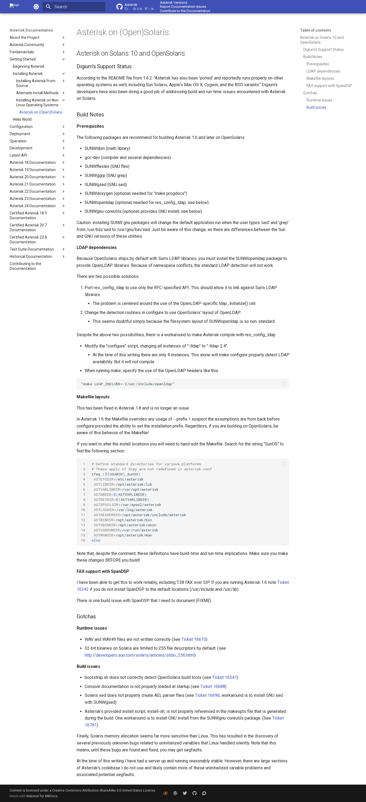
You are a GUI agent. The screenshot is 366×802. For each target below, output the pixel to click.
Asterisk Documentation (31, 30)
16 (83, 540)
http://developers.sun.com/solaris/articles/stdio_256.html (139, 655)
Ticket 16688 (212, 686)
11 (83, 514)
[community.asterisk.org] (204, 793)
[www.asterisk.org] (165, 793)
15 (83, 535)
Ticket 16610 (193, 639)
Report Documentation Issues (183, 7)
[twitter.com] (185, 793)
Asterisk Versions (173, 3)
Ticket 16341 (224, 677)
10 (83, 509)
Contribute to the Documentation (185, 11)
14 (83, 530)
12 (83, 519)
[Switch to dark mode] (36, 6)
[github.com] (194, 793)
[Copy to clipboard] (284, 384)
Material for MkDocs (42, 796)
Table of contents (315, 30)
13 (83, 525)
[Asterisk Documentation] (14, 6)
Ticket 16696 (207, 695)
